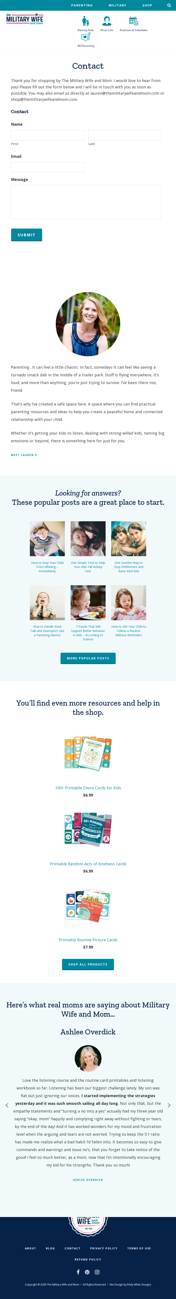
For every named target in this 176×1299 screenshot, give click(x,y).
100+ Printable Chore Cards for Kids (88, 787)
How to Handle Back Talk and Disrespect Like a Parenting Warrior (47, 630)
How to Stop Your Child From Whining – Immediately (47, 567)
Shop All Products (88, 964)
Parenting (82, 5)
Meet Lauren (23, 455)
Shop (147, 5)
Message (19, 179)
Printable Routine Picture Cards (88, 939)
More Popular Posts (88, 658)
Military (117, 5)
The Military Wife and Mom (25, 18)
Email (16, 156)
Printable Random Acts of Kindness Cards (88, 863)
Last (91, 144)
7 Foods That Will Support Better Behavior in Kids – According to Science (88, 632)
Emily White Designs (139, 1284)
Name (17, 124)
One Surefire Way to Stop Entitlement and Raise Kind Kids (128, 567)
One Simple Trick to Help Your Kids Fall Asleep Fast (88, 567)
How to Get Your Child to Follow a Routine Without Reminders (128, 630)
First (14, 144)
